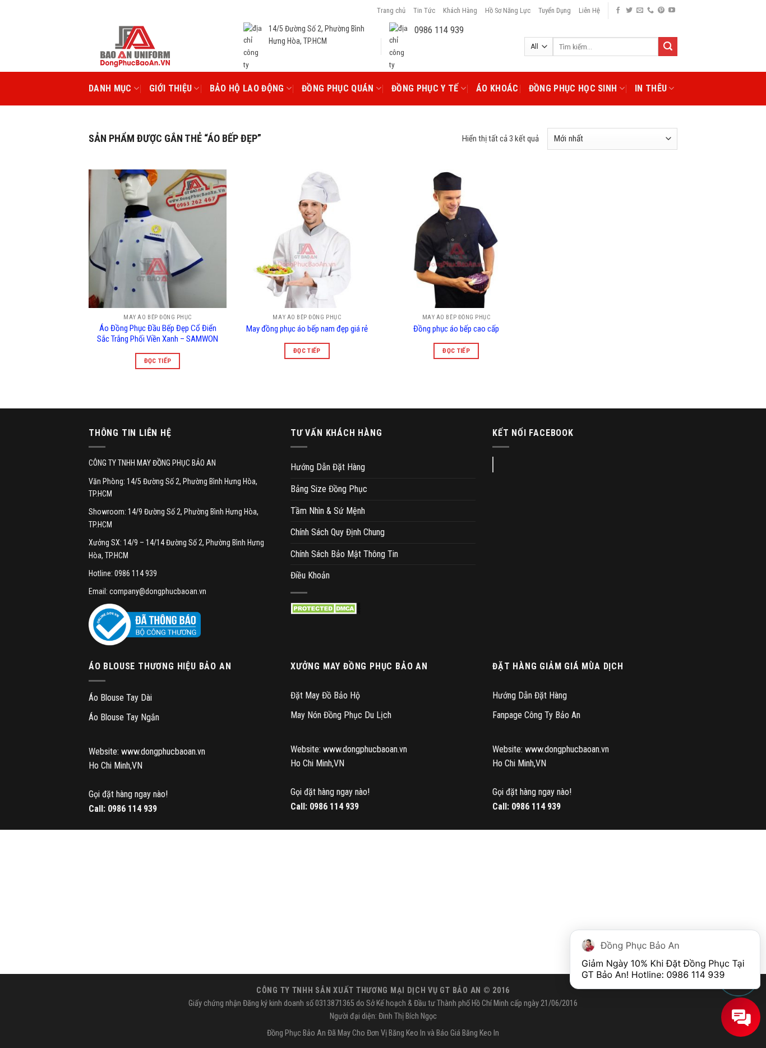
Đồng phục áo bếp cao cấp (456, 329)
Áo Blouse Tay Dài (120, 697)
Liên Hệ (589, 10)
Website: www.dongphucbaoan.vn (147, 751)
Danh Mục (110, 88)
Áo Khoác (497, 88)
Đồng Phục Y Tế (424, 88)
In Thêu (651, 88)
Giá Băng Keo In (474, 1033)
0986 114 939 (132, 808)
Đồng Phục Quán (337, 88)
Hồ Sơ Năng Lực (507, 10)
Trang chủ (391, 10)
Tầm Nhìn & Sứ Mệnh (327, 510)
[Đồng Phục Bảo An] (135, 46)
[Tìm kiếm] (667, 46)
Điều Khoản (310, 575)
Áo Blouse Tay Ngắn (124, 717)
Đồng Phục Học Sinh (573, 88)
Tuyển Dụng (554, 10)
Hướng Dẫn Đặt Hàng (327, 467)
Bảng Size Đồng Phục (328, 489)
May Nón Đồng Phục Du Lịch (340, 715)
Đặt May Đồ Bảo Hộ (325, 695)
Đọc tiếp (158, 361)
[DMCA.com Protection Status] (325, 608)
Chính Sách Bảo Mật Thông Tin (344, 554)
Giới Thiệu (170, 88)
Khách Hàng (460, 10)
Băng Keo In (407, 1033)
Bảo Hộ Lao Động (247, 88)
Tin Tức (424, 10)
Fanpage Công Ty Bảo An (536, 715)
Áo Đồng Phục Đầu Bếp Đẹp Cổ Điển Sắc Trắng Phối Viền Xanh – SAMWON (157, 333)
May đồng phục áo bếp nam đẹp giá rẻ (307, 329)
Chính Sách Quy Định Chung (337, 532)
